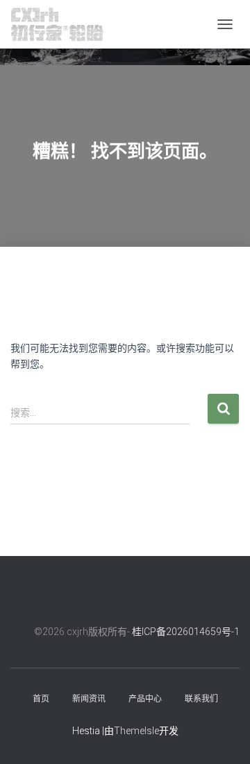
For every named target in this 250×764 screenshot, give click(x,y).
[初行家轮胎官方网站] (62, 24)
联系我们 (201, 699)
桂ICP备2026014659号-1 (186, 631)
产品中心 (145, 699)
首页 (41, 699)
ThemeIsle (136, 730)
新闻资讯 (89, 699)
